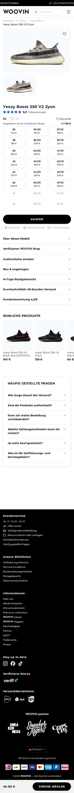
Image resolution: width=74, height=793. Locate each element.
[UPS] (31, 699)
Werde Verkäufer (12, 603)
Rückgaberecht (12, 576)
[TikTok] (20, 663)
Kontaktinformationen (16, 539)
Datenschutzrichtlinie (15, 580)
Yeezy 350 (36, 20)
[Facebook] (13, 663)
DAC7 (6, 635)
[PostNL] (7, 699)
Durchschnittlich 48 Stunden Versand (29, 289)
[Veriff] (10, 680)
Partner (7, 630)
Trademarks (10, 639)
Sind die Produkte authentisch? (30, 405)
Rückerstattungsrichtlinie (17, 571)
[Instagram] (5, 663)
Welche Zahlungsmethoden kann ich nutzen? (34, 431)
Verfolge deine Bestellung (22, 530)
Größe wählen (52, 786)
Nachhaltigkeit (11, 626)
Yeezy (22, 20)
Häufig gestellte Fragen (16, 544)
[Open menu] (68, 11)
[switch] (11, 118)
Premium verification (15, 612)
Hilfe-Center (14, 526)
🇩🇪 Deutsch (35, 749)
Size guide (65, 118)
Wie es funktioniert (14, 608)
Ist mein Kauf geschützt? (25, 443)
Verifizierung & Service (15, 562)
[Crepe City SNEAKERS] (59, 729)
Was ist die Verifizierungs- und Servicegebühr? (29, 455)
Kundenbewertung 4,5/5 (20, 299)
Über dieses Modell (16, 238)
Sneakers (8, 20)
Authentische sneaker (18, 259)
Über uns (8, 598)
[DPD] (19, 699)
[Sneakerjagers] (37, 728)
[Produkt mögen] (64, 34)
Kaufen (37, 219)
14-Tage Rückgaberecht (19, 279)
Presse (7, 644)
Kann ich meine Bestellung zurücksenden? (27, 417)
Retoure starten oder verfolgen (25, 535)
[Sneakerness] (14, 728)
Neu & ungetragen (16, 269)
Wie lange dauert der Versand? (29, 395)
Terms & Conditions (14, 567)
